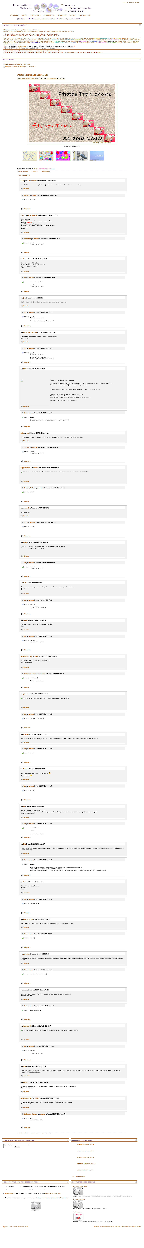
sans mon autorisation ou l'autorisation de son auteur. (53, 1198)
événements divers (114, 39)
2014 (39, 38)
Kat (24, 582)
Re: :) (25, 522)
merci (101, 41)
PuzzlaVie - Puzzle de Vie (80, 1186)
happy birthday (25, 467)
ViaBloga (102, 1226)
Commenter (35, 171)
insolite (63, 41)
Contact (137, 2)
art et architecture (105, 38)
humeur (37, 41)
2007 (15, 38)
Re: (25, 277)
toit (118, 42)
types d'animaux (128, 42)
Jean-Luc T (27, 1026)
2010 (25, 38)
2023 (70, 38)
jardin (72, 41)
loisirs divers (82, 41)
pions (24, 42)
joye (24, 298)
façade (122, 39)
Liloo (25, 368)
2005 (8, 38)
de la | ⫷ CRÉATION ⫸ (17, 64)
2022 (66, 38)
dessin (43, 39)
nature (124, 41)
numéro (133, 41)
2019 (56, 38)
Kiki (24, 844)
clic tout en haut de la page (52, 1193)
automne (112, 38)
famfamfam (138, 1226)
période (16, 42)
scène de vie (82, 42)
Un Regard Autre (77, 1212)
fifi (24, 806)
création (34, 39)
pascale (27, 508)
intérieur (68, 41)
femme (126, 39)
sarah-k (35, 467)
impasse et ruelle (48, 41)
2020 (59, 38)
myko (25, 542)
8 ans (22, 180)
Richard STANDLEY (30, 332)
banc (130, 38)
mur (116, 41)
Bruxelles (16, 39)
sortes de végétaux (111, 42)
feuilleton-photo (133, 39)
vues (19, 44)
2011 (29, 38)
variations (11, 44)
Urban (25, 768)
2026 (80, 38)
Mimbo (110, 1226)
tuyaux (121, 42)
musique (120, 41)
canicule (22, 39)
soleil (96, 42)
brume (11, 39)
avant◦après (125, 38)
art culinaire (96, 38)
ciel (26, 39)
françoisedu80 (33, 215)
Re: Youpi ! (27, 238)
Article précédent (23, 171)
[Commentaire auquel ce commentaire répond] (22, 195)
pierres (21, 42)
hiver (28, 41)
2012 (32, 38)
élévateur (84, 39)
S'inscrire (131, 2)
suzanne (22, 78)
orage (8, 42)
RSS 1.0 (7, 1226)
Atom (15, 1226)
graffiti (14, 41)
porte (42, 42)
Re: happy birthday (30, 487)
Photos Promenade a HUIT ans (32, 74)
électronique (77, 39)
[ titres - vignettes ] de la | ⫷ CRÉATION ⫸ (20, 66)
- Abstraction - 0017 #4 (85, 1157)
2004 (5, 38)
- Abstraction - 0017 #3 (86, 1163)
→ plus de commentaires (78, 1176)
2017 (49, 38)
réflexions (66, 42)
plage (28, 42)
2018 (53, 38)
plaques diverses (35, 42)
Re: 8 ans (26, 195)
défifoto (39, 39)
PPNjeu (46, 42)
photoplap (26, 694)
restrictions (73, 42)
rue (77, 42)
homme (32, 41)
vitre (16, 44)
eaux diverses (55, 39)
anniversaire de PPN (45, 168)
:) (21, 508)
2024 (73, 38)
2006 (11, 38)
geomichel (26, 954)
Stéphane (128, 1226)
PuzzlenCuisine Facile (79, 1199)
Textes (26, 1226)
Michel (37, 1098)
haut (25, 41)
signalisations (90, 42)
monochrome (110, 41)
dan (24, 1066)
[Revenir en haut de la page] (21, 188)
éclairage (62, 39)
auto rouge (118, 38)
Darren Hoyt (117, 1226)
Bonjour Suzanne (26, 656)
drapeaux (48, 39)
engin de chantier (96, 39)
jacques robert (28, 919)
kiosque (76, 41)
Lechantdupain (32, 180)
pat (28, 433)
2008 (18, 38)
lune (88, 41)
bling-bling (6, 39)
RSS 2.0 (12, 1226)
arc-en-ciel (90, 38)
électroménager (69, 39)
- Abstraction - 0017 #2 (85, 1170)
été (108, 39)
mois (105, 41)
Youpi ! (23, 215)
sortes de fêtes (102, 42)
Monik (25, 620)
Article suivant (45, 171)
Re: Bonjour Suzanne (30, 673)
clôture (29, 39)
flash (139, 39)
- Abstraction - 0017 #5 (85, 1151)
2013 (35, 38)
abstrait (84, 38)
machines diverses (95, 41)
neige (128, 41)
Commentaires (20, 1226)
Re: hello (26, 447)
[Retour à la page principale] (56, 12)
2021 (63, 38)
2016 (46, 38)
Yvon (25, 259)
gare (5, 41)
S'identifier (125, 2)
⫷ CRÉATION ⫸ (30, 78)
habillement (20, 41)
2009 (22, 38)
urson (36, 656)
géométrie (9, 41)
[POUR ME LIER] (36, 1209)
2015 (42, 38)
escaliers (103, 39)
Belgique (134, 38)
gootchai (26, 734)
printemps (51, 42)
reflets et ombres (59, 42)
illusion (41, 41)
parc (12, 42)
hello (22, 433)
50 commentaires (52, 78)
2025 (77, 38)
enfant (89, 39)
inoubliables (57, 41)
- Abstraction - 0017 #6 (85, 1144)
